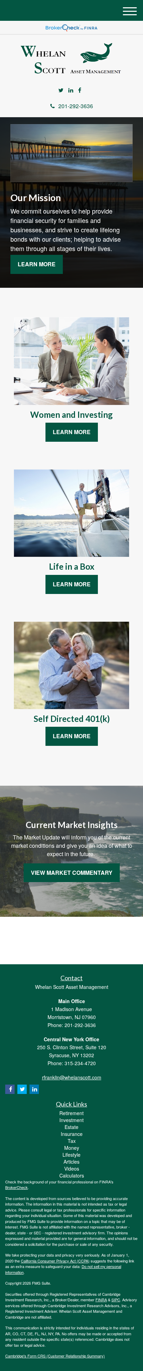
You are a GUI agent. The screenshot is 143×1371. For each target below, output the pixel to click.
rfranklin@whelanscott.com (71, 1077)
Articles (71, 1161)
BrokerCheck (16, 1187)
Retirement (71, 1113)
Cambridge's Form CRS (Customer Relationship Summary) (55, 1356)
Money (71, 1147)
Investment (71, 1119)
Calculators (71, 1175)
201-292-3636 (75, 106)
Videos (71, 1168)
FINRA (101, 1299)
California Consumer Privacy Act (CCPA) (55, 1261)
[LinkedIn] (70, 90)
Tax (72, 1140)
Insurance (72, 1133)
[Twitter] (61, 90)
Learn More (37, 264)
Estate (71, 1126)
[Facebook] (79, 90)
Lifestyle (71, 1154)
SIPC (115, 1299)
